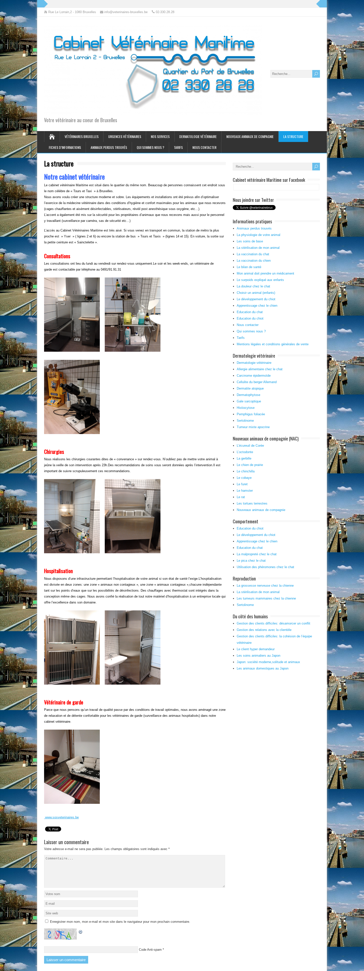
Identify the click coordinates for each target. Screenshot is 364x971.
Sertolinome (245, 420)
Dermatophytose (248, 395)
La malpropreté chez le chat (257, 554)
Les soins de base (250, 241)
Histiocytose (246, 408)
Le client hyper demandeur (256, 649)
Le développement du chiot (256, 299)
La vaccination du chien (254, 260)
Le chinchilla (246, 471)
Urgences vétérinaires (124, 136)
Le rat (241, 497)
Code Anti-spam (150, 949)
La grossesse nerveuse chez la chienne (265, 585)
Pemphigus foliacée (251, 414)
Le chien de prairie (250, 465)
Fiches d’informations (65, 147)
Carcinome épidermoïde (254, 375)
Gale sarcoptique (249, 401)
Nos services (160, 136)
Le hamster (245, 490)
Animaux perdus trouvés (109, 147)
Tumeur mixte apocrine (253, 427)
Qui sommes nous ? (150, 147)
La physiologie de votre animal (258, 235)
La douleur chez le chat (253, 286)
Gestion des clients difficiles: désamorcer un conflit (273, 623)
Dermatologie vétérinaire (198, 136)
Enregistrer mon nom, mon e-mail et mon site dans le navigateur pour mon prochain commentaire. (120, 922)
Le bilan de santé (249, 267)
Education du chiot (250, 318)
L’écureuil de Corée (250, 445)
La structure (293, 136)
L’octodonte (245, 452)
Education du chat (250, 312)
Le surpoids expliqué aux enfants (260, 280)
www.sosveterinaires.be (61, 817)
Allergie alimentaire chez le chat (260, 369)
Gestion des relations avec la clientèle (264, 630)
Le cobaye (244, 478)
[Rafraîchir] (80, 931)
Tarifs (178, 147)
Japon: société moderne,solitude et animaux (268, 662)
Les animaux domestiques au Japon (262, 668)
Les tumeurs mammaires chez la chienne (266, 598)
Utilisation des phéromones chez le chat (265, 567)
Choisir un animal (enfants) (256, 293)
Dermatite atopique (250, 388)
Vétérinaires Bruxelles (82, 136)
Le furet (242, 484)
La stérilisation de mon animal (258, 248)
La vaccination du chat (253, 254)
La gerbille (244, 458)
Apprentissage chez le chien (257, 305)
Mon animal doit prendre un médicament (265, 273)
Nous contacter (204, 147)
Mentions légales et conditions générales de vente (273, 344)
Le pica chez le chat (251, 560)
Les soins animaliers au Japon (258, 655)
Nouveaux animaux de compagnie (250, 136)
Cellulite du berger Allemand (257, 382)
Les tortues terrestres (252, 503)
